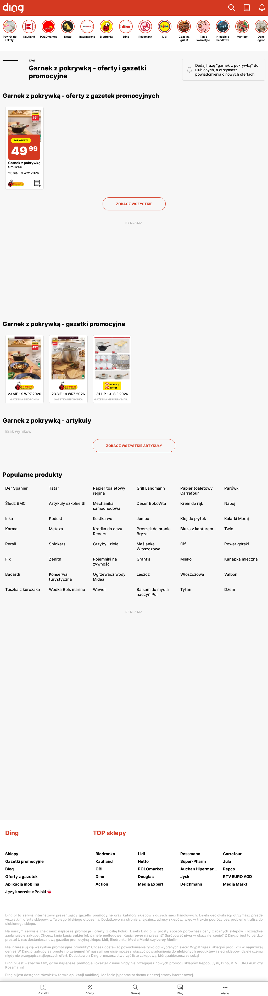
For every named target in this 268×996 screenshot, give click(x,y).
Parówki (231, 488)
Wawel (99, 589)
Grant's (143, 559)
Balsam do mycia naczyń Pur (153, 592)
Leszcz (143, 574)
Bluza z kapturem (196, 528)
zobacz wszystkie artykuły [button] (134, 446)
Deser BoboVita (151, 503)
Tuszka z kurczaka (22, 589)
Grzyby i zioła (106, 543)
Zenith (55, 559)
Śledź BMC (15, 503)
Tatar (54, 488)
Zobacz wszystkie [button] (134, 204)
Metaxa (56, 528)
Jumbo (143, 518)
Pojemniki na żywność (105, 562)
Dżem (229, 589)
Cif (183, 543)
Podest (55, 518)
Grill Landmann (151, 488)
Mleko (186, 559)
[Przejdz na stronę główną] (14, 8)
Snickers (57, 543)
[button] (231, 8)
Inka (9, 518)
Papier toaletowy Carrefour (196, 491)
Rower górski (236, 543)
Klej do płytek (193, 518)
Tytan (185, 589)
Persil (10, 543)
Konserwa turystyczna (60, 577)
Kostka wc (102, 518)
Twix (228, 528)
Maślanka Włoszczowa (148, 546)
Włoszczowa (192, 574)
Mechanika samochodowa (106, 506)
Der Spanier (16, 488)
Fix (8, 559)
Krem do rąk (191, 503)
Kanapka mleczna (241, 559)
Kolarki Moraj (236, 518)
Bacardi (12, 574)
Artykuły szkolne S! (67, 503)
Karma (11, 528)
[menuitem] (43, 989)
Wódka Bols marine (67, 589)
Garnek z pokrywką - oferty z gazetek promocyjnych (81, 95)
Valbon (230, 574)
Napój (229, 503)
